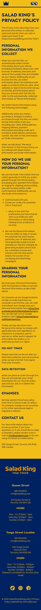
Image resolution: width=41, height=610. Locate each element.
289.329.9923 (20, 491)
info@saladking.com (18, 435)
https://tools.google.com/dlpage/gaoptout (20, 318)
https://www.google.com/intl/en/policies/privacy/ (20, 310)
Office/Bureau (30, 602)
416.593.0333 (20, 538)
